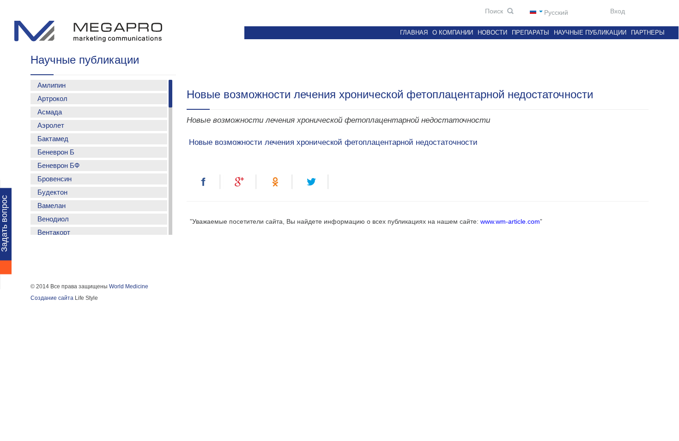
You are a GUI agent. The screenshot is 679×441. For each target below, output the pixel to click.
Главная (414, 32)
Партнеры (648, 32)
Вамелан (51, 205)
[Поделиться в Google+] (240, 181)
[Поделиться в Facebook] (203, 181)
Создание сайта (51, 298)
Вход (616, 11)
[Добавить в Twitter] (313, 181)
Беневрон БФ (58, 165)
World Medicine (128, 286)
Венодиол (53, 219)
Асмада (49, 112)
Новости (492, 32)
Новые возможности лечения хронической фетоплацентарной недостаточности (332, 142)
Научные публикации (590, 32)
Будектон (52, 192)
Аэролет (50, 125)
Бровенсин (54, 179)
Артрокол (52, 98)
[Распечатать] (349, 181)
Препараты (530, 32)
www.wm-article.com (510, 221)
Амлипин (51, 85)
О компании (452, 32)
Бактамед (52, 139)
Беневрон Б (55, 152)
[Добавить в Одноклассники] (276, 181)
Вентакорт (53, 232)
